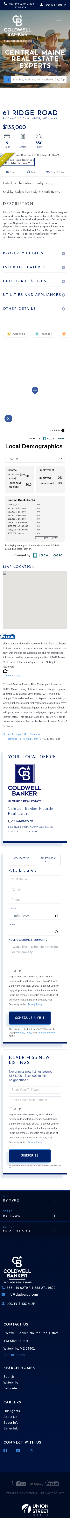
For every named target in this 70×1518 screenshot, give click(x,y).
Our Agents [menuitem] (12, 1411)
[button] (7, 79)
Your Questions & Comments (28, 940)
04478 (37, 738)
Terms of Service (46, 1033)
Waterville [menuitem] (11, 1382)
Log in (49, 5)
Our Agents (30, 832)
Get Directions (14, 1355)
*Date (12, 909)
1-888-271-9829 (44, 1287)
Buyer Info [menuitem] (11, 1422)
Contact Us (14, 832)
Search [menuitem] (9, 1376)
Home (6, 734)
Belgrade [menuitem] (10, 1388)
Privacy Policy (12, 675)
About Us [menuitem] (10, 1416)
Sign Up (61, 5)
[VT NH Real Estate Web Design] (35, 1507)
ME (26, 734)
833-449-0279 (17, 4)
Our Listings (16, 1231)
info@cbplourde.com (22, 1294)
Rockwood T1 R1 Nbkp (19, 738)
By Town (12, 1216)
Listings (16, 734)
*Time (12, 925)
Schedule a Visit (48, 860)
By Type (11, 1200)
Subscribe (29, 1155)
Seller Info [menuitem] (11, 1428)
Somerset (35, 734)
